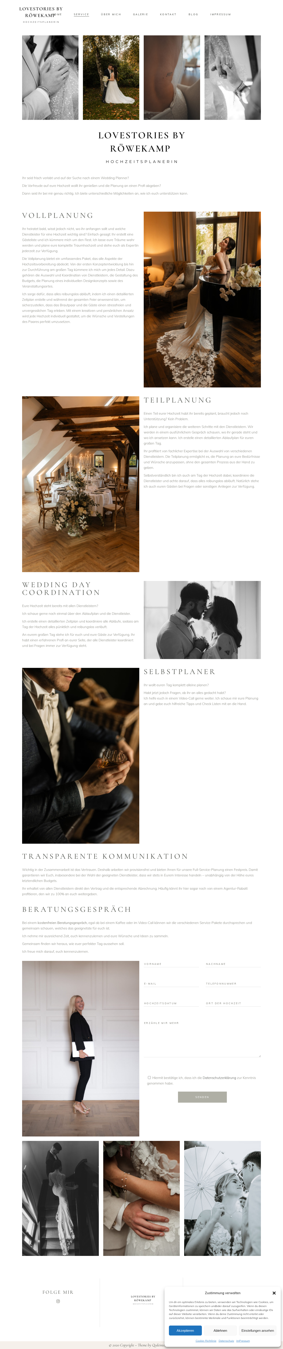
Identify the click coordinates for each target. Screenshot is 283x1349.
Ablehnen (220, 1330)
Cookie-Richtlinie (206, 1340)
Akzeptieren (185, 1330)
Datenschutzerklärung (219, 1078)
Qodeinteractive (163, 1345)
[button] (274, 1293)
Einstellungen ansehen (257, 1330)
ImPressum (243, 1340)
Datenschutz (226, 1340)
